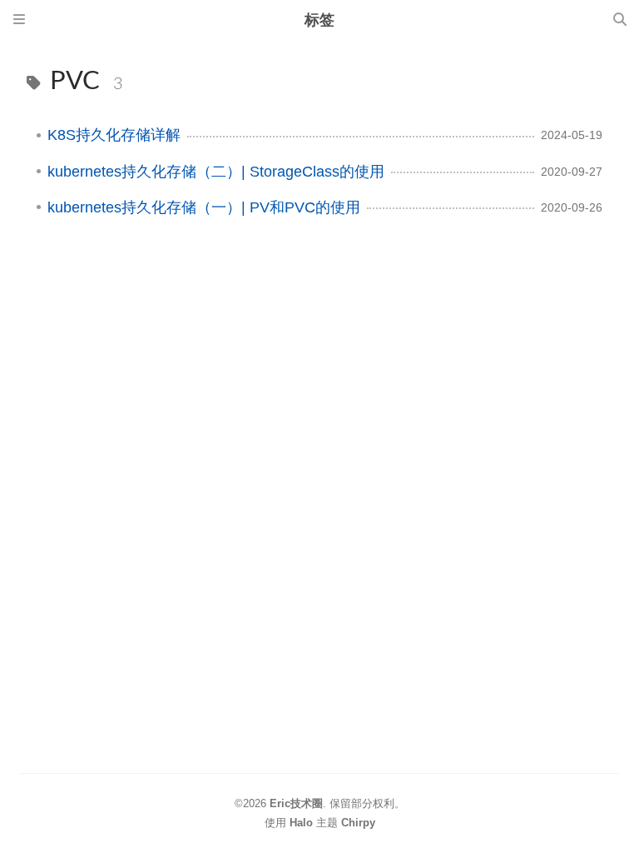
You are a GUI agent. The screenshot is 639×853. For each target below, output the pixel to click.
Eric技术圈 (296, 803)
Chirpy (358, 822)
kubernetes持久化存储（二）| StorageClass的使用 (215, 171)
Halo (301, 822)
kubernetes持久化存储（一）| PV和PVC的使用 (203, 207)
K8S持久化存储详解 (114, 135)
